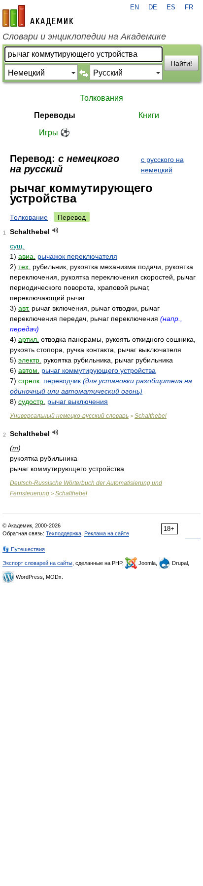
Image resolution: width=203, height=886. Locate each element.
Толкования (101, 98)
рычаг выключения (77, 401)
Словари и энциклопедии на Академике (84, 36)
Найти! (181, 63)
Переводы (54, 115)
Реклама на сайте (106, 533)
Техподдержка (63, 533)
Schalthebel (151, 415)
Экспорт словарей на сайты (37, 563)
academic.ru (37, 16)
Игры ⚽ (54, 132)
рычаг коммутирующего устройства (98, 370)
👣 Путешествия (23, 549)
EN (134, 7)
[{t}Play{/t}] (55, 230)
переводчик (62, 381)
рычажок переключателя (77, 256)
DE (152, 7)
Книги (148, 115)
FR (189, 7)
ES (171, 7)
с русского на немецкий (162, 165)
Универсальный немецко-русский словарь (69, 415)
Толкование (29, 217)
